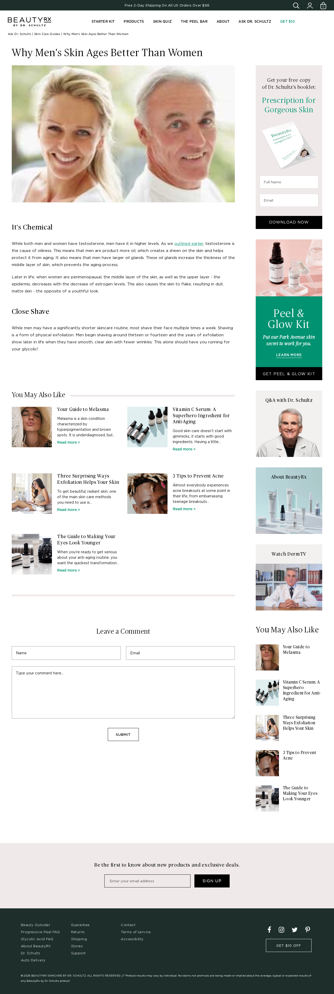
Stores (77, 946)
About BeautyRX (36, 946)
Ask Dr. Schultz (19, 34)
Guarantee (80, 925)
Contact (128, 925)
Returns (78, 932)
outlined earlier (188, 243)
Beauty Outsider (35, 925)
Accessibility (132, 939)
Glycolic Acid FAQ (37, 939)
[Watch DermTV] (289, 587)
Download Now (289, 222)
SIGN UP (212, 881)
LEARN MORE (289, 355)
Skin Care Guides (47, 34)
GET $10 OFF (288, 945)
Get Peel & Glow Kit (289, 374)
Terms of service (136, 932)
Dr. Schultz (30, 953)
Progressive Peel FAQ (40, 932)
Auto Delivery (33, 960)
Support (78, 953)
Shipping (79, 939)
